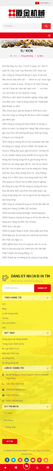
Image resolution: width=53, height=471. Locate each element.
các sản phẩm (8, 323)
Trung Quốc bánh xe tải (13, 344)
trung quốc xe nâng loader (15, 339)
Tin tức (5, 318)
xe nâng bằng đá (10, 363)
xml (3, 304)
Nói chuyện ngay (26, 466)
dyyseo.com (26, 454)
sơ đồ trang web (10, 313)
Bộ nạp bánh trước (10, 348)
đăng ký (42, 288)
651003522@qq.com (15, 389)
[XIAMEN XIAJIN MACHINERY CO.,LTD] (26, 13)
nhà (15, 56)
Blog (4, 308)
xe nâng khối (8, 358)
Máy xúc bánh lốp (10, 353)
